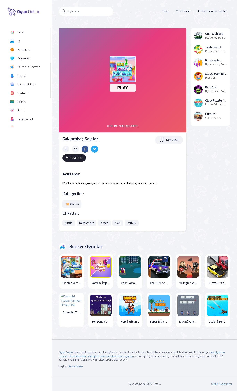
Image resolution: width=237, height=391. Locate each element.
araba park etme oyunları (101, 356)
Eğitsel (21, 102)
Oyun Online (66, 352)
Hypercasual (25, 119)
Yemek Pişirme (26, 84)
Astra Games (75, 366)
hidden (104, 223)
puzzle (68, 223)
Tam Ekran (172, 140)
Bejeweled (23, 58)
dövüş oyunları (125, 356)
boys (118, 223)
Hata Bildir (76, 158)
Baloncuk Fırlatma (28, 67)
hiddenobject (86, 223)
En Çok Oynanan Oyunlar (212, 11)
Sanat (21, 32)
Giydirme (22, 93)
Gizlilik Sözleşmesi (221, 384)
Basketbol (23, 50)
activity (132, 223)
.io (18, 41)
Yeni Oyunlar (183, 11)
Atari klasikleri (77, 356)
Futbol (21, 110)
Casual (21, 76)
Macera (74, 204)
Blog (166, 11)
